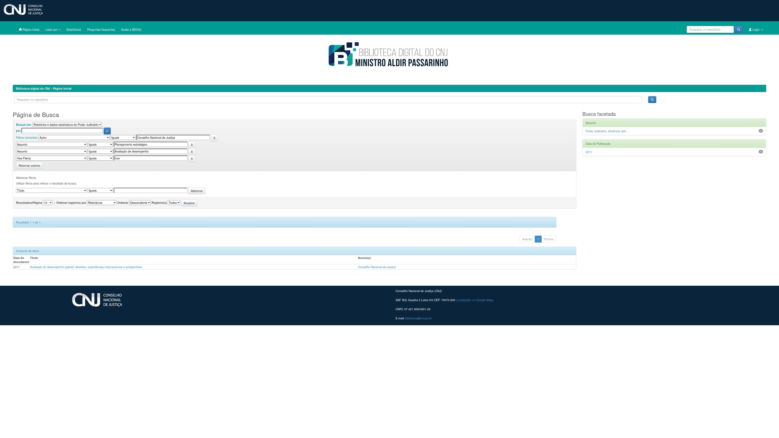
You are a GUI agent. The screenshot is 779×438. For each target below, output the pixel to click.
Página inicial (30, 29)
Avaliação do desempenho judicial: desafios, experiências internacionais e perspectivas (86, 267)
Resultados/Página (29, 203)
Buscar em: (24, 124)
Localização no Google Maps (474, 300)
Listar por (51, 29)
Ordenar (122, 203)
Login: (756, 29)
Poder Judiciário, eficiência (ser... (607, 131)
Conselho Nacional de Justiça (377, 267)
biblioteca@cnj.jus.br (418, 318)
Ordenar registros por (71, 203)
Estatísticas (74, 29)
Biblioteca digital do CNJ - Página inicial (44, 88)
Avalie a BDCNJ (131, 29)
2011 (589, 152)
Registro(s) (159, 203)
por (18, 131)
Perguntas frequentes (101, 29)
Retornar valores (29, 165)
